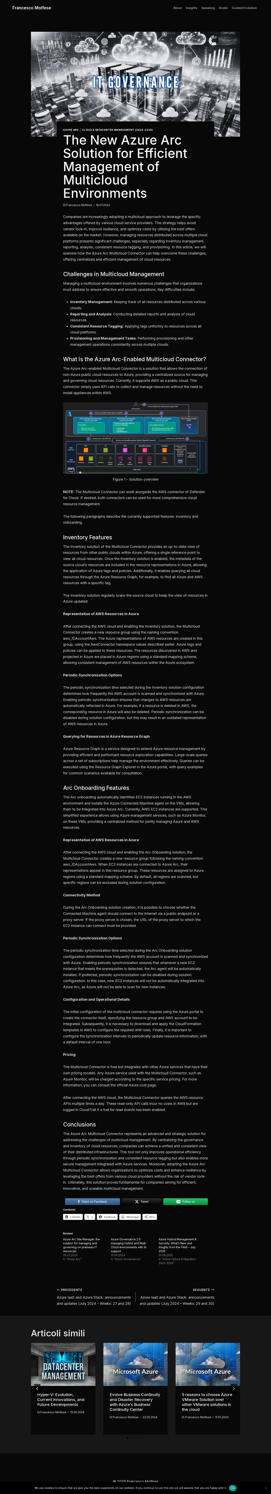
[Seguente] (234, 1388)
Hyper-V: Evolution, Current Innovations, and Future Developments (60, 1399)
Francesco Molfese (79, 205)
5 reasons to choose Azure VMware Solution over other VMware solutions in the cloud (207, 1402)
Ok (232, 1487)
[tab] (128, 1438)
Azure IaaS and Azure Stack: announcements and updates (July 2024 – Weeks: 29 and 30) (177, 1297)
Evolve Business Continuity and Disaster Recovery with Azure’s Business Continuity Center (135, 1402)
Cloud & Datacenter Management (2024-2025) (117, 129)
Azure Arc (71, 129)
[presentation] (63, 1364)
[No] (266, 1488)
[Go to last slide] (37, 1388)
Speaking (208, 8)
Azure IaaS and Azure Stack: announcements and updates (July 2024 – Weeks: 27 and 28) (94, 1297)
